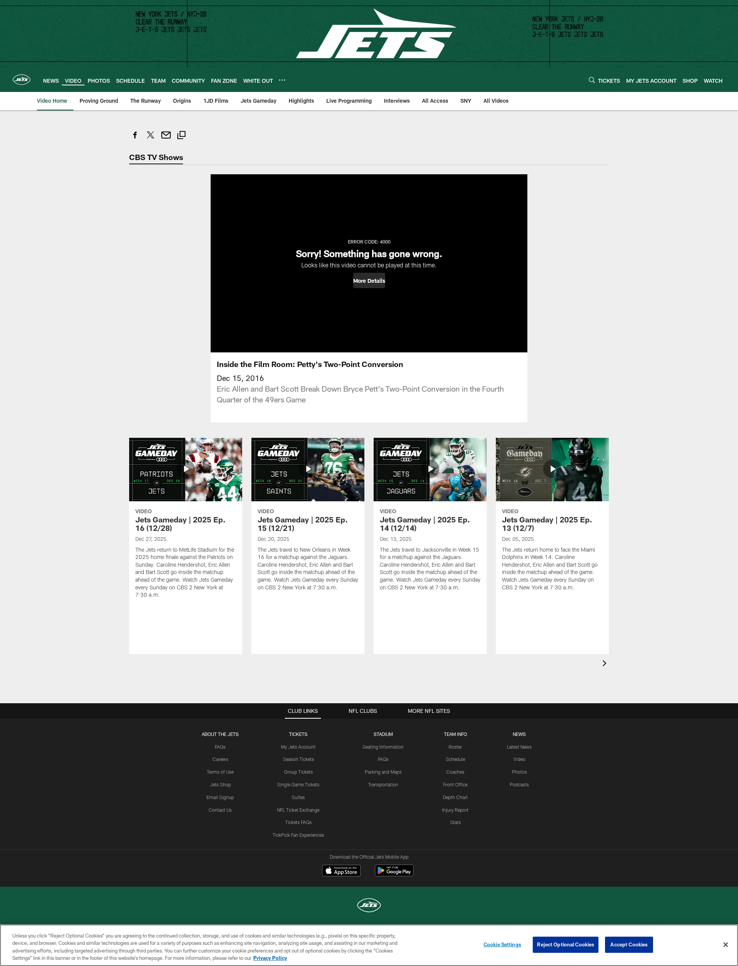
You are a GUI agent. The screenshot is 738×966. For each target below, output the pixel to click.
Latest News (519, 746)
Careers (220, 759)
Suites (298, 797)
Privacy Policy (270, 958)
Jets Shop (220, 784)
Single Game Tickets (298, 784)
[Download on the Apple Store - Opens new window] (341, 871)
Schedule (455, 759)
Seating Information (383, 746)
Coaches (455, 771)
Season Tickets (298, 759)
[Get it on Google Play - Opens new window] (394, 874)
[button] (369, 280)
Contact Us (220, 810)
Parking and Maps (383, 771)
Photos (519, 771)
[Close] (725, 944)
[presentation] (606, 664)
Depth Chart (455, 797)
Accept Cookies (629, 944)
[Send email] (166, 139)
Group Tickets (298, 771)
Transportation (383, 784)
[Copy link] (181, 136)
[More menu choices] (282, 80)
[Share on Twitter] (151, 139)
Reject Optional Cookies (565, 944)
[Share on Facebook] (135, 139)
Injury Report (455, 810)
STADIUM (383, 734)
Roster (455, 746)
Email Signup (220, 797)
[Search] (592, 80)
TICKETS (298, 734)
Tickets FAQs (298, 822)
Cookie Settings (502, 944)
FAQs (220, 746)
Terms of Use (220, 771)
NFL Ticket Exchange (298, 810)
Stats (455, 822)
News (519, 734)
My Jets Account (298, 746)
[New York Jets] (369, 906)
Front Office (455, 784)
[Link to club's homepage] (21, 79)
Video (519, 759)
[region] (369, 945)
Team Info (455, 734)
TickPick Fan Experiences (298, 835)
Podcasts (519, 784)
